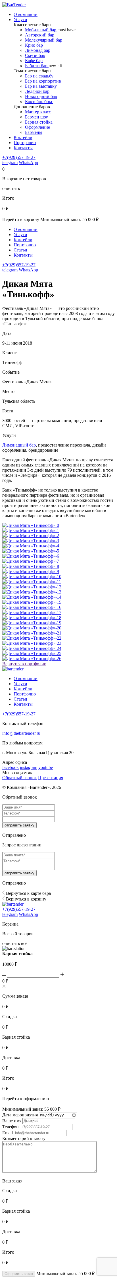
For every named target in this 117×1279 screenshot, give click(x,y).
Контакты (23, 255)
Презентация (50, 777)
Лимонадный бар (19, 445)
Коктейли (23, 239)
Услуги (20, 234)
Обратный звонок (19, 777)
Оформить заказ (19, 1274)
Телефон (10, 1126)
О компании (25, 229)
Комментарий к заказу (23, 1138)
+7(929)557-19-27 (18, 157)
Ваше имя (11, 1120)
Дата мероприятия (20, 1114)
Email (7, 1132)
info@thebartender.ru (21, 733)
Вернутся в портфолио (24, 663)
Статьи (20, 249)
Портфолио (25, 244)
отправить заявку (19, 825)
